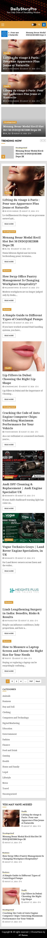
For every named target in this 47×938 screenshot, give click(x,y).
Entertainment (10, 734)
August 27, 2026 (28, 69)
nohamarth (9, 496)
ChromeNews (36, 932)
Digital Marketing (11, 723)
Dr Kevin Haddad (12, 69)
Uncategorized (10, 122)
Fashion (6, 739)
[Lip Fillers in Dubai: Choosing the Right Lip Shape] (23, 356)
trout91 (8, 659)
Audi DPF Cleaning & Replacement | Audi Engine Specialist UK (22, 488)
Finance (6, 744)
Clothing (7, 712)
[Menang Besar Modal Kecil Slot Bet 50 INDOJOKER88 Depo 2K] (7, 152)
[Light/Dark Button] (33, 24)
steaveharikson (11, 432)
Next (38, 681)
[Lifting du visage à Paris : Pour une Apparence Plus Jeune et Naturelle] (23, 181)
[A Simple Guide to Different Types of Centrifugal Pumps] (23, 309)
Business (7, 270)
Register (44, 24)
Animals (6, 696)
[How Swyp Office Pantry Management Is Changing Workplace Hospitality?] (23, 271)
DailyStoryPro (24, 9)
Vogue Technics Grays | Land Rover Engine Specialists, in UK (23, 550)
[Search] (39, 24)
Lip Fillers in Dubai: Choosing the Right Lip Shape (19, 379)
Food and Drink (10, 750)
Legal (5, 772)
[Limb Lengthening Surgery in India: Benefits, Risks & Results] (23, 591)
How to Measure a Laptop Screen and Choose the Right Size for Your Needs (23, 650)
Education (7, 728)
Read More (9, 224)
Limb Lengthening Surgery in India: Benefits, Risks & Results (22, 613)
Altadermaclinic (11, 387)
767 (31, 681)
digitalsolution (11, 621)
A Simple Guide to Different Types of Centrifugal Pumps (23, 317)
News (5, 783)
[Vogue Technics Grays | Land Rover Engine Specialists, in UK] (23, 528)
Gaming (6, 755)
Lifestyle (7, 777)
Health (6, 53)
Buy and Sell (8, 706)
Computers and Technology (16, 717)
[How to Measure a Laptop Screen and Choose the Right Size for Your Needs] (23, 641)
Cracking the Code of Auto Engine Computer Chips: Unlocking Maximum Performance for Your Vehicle (21, 420)
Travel (6, 788)
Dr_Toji (8, 134)
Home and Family (11, 766)
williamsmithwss (12, 288)
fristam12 (8, 323)
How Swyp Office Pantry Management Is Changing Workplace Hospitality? (21, 280)
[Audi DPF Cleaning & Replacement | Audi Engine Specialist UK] (23, 465)
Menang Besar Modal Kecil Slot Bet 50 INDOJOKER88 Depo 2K (23, 128)
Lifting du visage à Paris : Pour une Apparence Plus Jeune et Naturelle (21, 61)
